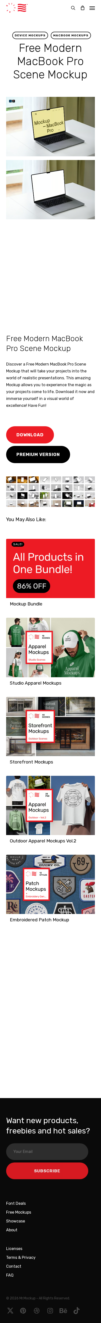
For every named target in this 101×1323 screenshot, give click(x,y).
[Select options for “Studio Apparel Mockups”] (11, 685)
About (11, 1230)
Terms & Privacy (21, 1257)
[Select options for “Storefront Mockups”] (11, 764)
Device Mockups (30, 35)
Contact (13, 1266)
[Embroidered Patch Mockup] (50, 884)
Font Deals (16, 1203)
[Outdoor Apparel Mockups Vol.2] (50, 805)
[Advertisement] (50, 275)
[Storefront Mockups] (50, 726)
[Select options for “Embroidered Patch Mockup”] (11, 922)
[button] (92, 7)
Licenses (14, 1248)
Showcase (15, 1221)
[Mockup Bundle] (50, 568)
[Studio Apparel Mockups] (50, 647)
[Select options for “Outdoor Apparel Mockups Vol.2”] (11, 843)
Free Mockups (18, 1212)
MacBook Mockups (70, 35)
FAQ (9, 1275)
